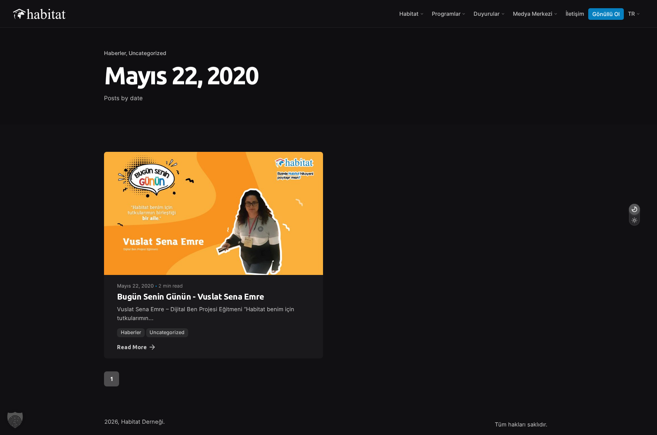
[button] (15, 420)
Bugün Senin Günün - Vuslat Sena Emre (190, 296)
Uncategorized (147, 53)
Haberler (115, 53)
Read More (132, 347)
